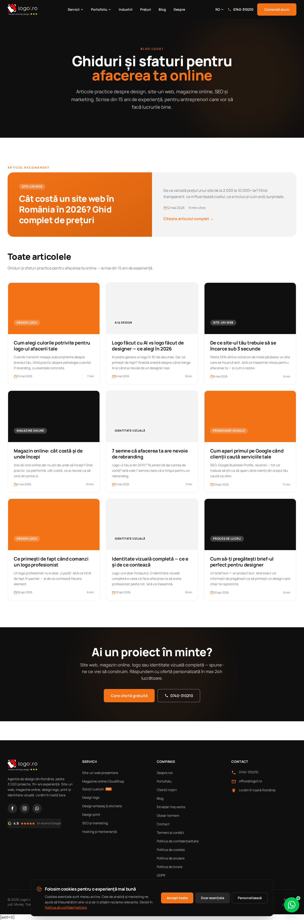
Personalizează (250, 898)
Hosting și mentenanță (99, 831)
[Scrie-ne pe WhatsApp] (291, 904)
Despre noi (165, 772)
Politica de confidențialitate (178, 841)
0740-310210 (243, 9)
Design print (91, 814)
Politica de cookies (171, 849)
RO (217, 9)
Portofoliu (99, 9)
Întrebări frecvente (171, 807)
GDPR (161, 875)
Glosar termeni (168, 815)
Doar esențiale (212, 898)
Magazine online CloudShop (103, 781)
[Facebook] (12, 808)
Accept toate (177, 898)
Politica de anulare (171, 858)
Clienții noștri (167, 790)
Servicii (74, 9)
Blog (162, 9)
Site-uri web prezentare (100, 772)
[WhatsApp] (37, 808)
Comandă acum (276, 9)
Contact (163, 824)
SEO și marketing (95, 823)
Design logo (91, 797)
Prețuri (145, 9)
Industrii (126, 9)
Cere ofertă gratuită (129, 695)
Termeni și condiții (170, 832)
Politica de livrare (169, 866)
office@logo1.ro (250, 781)
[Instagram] (24, 808)
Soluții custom (96, 789)
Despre (179, 9)
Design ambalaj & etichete (102, 806)
